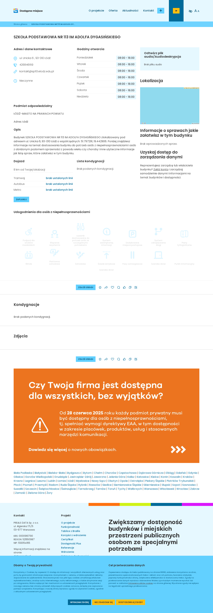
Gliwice (18, 477)
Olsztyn (113, 481)
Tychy (122, 489)
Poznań (28, 485)
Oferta (113, 10)
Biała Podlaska (23, 473)
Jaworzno (100, 477)
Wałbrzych (135, 489)
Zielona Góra (36, 493)
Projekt (66, 515)
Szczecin (31, 489)
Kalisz (130, 477)
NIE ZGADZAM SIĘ (104, 602)
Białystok (40, 473)
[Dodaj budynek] (160, 10)
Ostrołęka (136, 481)
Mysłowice (82, 481)
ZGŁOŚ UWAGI (85, 287)
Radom (53, 485)
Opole (124, 481)
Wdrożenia (67, 552)
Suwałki (18, 489)
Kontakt (148, 10)
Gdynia (192, 473)
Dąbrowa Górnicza (151, 473)
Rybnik (82, 485)
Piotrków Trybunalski (180, 481)
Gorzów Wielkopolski (38, 477)
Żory (49, 493)
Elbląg (170, 473)
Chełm (98, 473)
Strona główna (20, 24)
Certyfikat (67, 539)
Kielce (155, 477)
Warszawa (151, 489)
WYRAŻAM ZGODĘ (79, 602)
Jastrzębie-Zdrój (80, 477)
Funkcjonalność (70, 527)
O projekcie (96, 10)
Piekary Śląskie (154, 481)
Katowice (143, 477)
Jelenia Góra (116, 477)
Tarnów (101, 489)
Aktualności (130, 10)
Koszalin (175, 477)
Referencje (67, 547)
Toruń (111, 489)
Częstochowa (127, 473)
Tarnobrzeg (86, 489)
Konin (164, 477)
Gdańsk (181, 473)
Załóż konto (160, 169)
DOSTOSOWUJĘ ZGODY (130, 602)
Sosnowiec (189, 485)
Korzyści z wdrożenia (73, 535)
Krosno (18, 481)
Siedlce (107, 485)
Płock (17, 485)
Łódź (71, 481)
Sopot (176, 485)
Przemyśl (41, 485)
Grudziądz (60, 477)
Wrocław (182, 489)
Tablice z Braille (70, 531)
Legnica (30, 481)
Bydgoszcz (74, 473)
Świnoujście (68, 489)
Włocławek (167, 489)
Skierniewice (151, 485)
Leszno (41, 481)
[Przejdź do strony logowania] (176, 10)
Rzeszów (94, 485)
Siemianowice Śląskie (127, 485)
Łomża (62, 481)
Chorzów (110, 473)
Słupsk (166, 485)
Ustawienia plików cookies (140, 583)
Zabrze (194, 489)
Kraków (188, 477)
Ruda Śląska (68, 485)
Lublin (51, 481)
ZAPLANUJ (21, 199)
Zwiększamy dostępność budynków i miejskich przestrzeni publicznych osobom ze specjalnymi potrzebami (145, 534)
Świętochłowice (49, 489)
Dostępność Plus (71, 543)
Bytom (87, 473)
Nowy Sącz (99, 481)
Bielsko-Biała (56, 473)
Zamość (20, 493)
